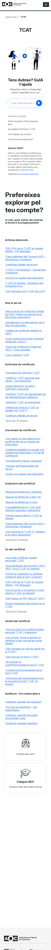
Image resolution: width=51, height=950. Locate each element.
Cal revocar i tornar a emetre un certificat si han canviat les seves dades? (23, 640)
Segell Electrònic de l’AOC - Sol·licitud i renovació (20, 388)
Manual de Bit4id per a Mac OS (23, 497)
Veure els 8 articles (16, 611)
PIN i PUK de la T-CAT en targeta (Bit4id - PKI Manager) (24, 250)
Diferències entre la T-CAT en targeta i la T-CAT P (22, 409)
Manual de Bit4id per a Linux (21, 502)
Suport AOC (11, 17)
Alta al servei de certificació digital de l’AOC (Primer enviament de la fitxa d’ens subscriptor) (24, 314)
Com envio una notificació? (20, 139)
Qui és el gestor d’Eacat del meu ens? (23, 123)
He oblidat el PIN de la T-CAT (21, 129)
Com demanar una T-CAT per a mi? (25, 291)
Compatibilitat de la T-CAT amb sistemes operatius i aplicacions (23, 509)
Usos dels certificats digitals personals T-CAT (21, 559)
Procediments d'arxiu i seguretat (24, 460)
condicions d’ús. (26, 170)
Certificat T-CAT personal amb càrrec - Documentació (22, 379)
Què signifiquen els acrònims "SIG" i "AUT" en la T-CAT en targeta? (25, 567)
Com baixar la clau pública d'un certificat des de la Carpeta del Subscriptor (22, 441)
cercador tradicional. (30, 174)
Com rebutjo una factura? (20, 134)
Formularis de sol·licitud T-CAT (23, 372)
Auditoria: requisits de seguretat (23, 701)
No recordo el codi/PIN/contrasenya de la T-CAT (24, 663)
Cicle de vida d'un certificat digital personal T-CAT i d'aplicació (24, 631)
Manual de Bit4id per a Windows (24, 491)
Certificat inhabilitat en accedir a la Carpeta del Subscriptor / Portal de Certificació (24, 452)
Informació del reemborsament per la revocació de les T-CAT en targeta (24, 681)
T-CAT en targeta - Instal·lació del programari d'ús (24, 285)
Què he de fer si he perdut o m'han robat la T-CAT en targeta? (24, 592)
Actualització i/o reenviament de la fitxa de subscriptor (24, 324)
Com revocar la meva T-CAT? (22, 656)
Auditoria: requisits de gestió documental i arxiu (21, 717)
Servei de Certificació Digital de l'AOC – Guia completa (23, 348)
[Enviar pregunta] (39, 103)
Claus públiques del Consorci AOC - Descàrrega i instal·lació (25, 258)
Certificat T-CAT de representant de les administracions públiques (25, 396)
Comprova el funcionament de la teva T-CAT (23, 672)
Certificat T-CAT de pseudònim (23, 402)
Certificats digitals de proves (22, 264)
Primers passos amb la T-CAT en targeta (23, 517)
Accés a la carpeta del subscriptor (25, 277)
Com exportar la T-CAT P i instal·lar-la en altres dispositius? (25, 533)
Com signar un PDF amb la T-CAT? (25, 598)
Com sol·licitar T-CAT (17, 355)
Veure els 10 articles (17, 420)
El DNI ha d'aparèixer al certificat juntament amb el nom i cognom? (23, 575)
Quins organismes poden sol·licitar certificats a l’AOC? (24, 340)
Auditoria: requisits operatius (21, 723)
